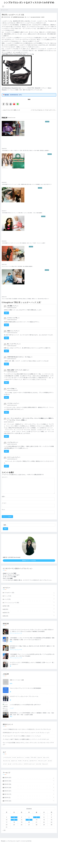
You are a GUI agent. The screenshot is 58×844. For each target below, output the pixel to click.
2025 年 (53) (7, 781)
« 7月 (4, 830)
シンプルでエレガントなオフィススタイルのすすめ (29, 2)
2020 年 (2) (7, 797)
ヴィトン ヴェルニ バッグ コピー (11, 575)
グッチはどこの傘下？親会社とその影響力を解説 (16, 739)
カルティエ (14, 760)
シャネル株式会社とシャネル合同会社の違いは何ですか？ (25, 704)
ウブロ (20, 760)
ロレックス (46, 757)
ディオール (25, 760)
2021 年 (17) (7, 794)
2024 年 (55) (7, 784)
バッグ (28, 17)
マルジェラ (45, 764)
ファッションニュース (11, 602)
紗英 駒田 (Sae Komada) (18, 17)
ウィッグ (7, 596)
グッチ (5, 764)
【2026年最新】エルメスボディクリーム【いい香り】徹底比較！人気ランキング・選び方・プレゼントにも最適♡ (23, 243)
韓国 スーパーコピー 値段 (17, 680)
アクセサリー (9, 592)
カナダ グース (33, 760)
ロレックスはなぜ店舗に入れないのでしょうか (15, 742)
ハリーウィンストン (17, 764)
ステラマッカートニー (29, 764)
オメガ (50, 760)
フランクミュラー (42, 760)
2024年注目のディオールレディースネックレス (16, 732)
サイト (3, 509)
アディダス (33, 757)
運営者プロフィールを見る (29, 560)
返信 (6, 313)
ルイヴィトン (20, 757)
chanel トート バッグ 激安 (9, 573)
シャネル (27, 757)
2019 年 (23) (7, 801)
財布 (6, 612)
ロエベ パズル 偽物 (7, 578)
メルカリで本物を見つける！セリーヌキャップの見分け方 (18, 729)
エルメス (40, 757)
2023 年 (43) (7, 787)
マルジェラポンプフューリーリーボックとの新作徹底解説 (25, 688)
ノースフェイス (7, 757)
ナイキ (14, 757)
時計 (6, 606)
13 (29, 819)
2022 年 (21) (7, 791)
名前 (3, 496)
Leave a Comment (36, 17)
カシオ (9, 764)
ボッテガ (38, 764)
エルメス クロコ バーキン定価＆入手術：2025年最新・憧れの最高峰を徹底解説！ (17, 266)
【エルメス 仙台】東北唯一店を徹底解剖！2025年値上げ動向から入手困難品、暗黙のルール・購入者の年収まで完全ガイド (25, 298)
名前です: (5, 557)
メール (4, 503)
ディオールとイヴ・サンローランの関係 (13, 736)
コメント (4, 477)
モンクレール (6, 760)
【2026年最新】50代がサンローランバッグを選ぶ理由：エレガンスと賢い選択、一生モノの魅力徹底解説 (22, 212)
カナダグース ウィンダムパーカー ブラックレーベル (24, 696)
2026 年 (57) (7, 777)
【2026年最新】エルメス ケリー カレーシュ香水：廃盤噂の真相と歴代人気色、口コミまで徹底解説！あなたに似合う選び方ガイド (27, 184)
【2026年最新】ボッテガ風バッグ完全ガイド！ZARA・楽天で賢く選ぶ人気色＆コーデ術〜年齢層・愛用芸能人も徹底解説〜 (25, 150)
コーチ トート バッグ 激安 (9, 576)
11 (14, 819)
